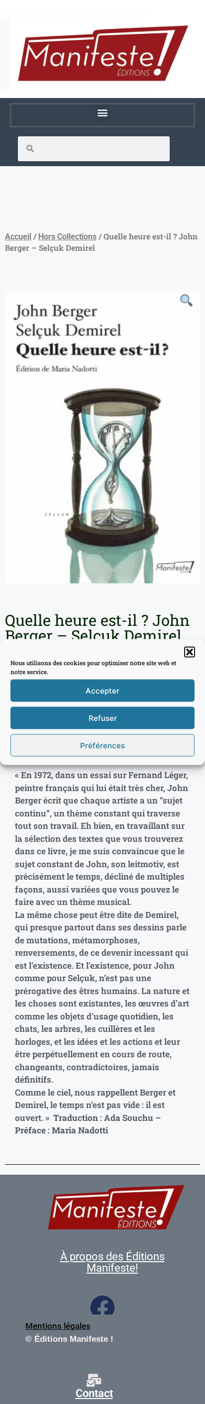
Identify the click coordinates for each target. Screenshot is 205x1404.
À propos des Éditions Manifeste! (112, 1262)
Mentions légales (58, 1326)
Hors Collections (67, 236)
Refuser (103, 717)
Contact (94, 1393)
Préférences (102, 745)
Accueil (18, 236)
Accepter (102, 690)
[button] (190, 652)
